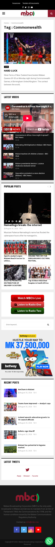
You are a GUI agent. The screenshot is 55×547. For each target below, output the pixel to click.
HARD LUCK (10, 70)
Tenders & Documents (31, 3)
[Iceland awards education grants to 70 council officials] (10, 421)
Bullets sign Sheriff (26, 431)
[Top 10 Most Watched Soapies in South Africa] (39, 272)
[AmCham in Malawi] (10, 393)
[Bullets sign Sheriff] (10, 434)
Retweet (26, 476)
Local (6, 67)
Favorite (35, 476)
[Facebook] (17, 530)
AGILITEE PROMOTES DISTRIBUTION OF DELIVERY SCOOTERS (13, 283)
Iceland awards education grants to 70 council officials (34, 418)
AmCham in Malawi (26, 389)
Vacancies (16, 3)
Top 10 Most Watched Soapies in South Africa (38, 282)
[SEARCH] (48, 324)
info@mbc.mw (32, 522)
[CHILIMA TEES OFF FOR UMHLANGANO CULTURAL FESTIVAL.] (39, 247)
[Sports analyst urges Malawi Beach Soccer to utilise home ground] (15, 247)
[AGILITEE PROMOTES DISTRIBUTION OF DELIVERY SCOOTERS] (15, 272)
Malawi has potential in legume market (31, 446)
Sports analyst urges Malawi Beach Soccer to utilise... (14, 258)
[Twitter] (24, 530)
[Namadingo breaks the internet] (27, 208)
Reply (19, 476)
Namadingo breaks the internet (23, 225)
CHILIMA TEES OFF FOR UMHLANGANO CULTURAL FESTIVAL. (39, 258)
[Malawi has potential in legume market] (10, 448)
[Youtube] (38, 530)
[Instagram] (31, 530)
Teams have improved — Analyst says (34, 403)
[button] (49, 541)
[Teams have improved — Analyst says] (10, 407)
